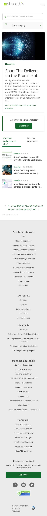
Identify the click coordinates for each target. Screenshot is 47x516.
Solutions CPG (23, 396)
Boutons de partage (23, 241)
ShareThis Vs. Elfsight (23, 437)
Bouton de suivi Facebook (23, 272)
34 (31, 205)
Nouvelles (23, 313)
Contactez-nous (23, 318)
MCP (23, 236)
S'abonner (24, 125)
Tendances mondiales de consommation (24, 409)
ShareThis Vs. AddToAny (23, 433)
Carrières (23, 304)
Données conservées (23, 387)
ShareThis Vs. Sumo (23, 451)
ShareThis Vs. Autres (23, 424)
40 (11, 209)
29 (18, 205)
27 (12, 205)
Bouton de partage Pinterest (23, 259)
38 (41, 205)
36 (36, 205)
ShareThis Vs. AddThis (23, 428)
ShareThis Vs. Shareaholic (24, 442)
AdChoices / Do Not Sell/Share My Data (23, 334)
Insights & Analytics (23, 374)
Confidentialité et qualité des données (23, 401)
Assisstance (23, 285)
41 (14, 209)
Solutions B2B (23, 392)
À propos (23, 300)
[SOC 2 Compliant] (33, 508)
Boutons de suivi (23, 263)
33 (28, 205)
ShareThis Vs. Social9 (23, 446)
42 (17, 209)
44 (22, 209)
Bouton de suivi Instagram (23, 268)
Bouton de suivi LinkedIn (23, 276)
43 (19, 209)
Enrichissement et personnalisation (23, 378)
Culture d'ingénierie (23, 309)
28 (15, 205)
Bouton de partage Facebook (23, 250)
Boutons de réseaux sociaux (23, 245)
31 (23, 205)
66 (34, 209)
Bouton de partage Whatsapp (23, 254)
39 (9, 209)
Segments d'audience (23, 383)
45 (25, 209)
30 (20, 205)
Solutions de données (23, 365)
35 (34, 205)
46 (27, 209)
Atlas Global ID (23, 405)
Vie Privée (23, 329)
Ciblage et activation (23, 369)
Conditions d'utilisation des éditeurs (23, 346)
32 (26, 205)
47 (30, 209)
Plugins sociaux (24, 281)
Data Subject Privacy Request (23, 350)
